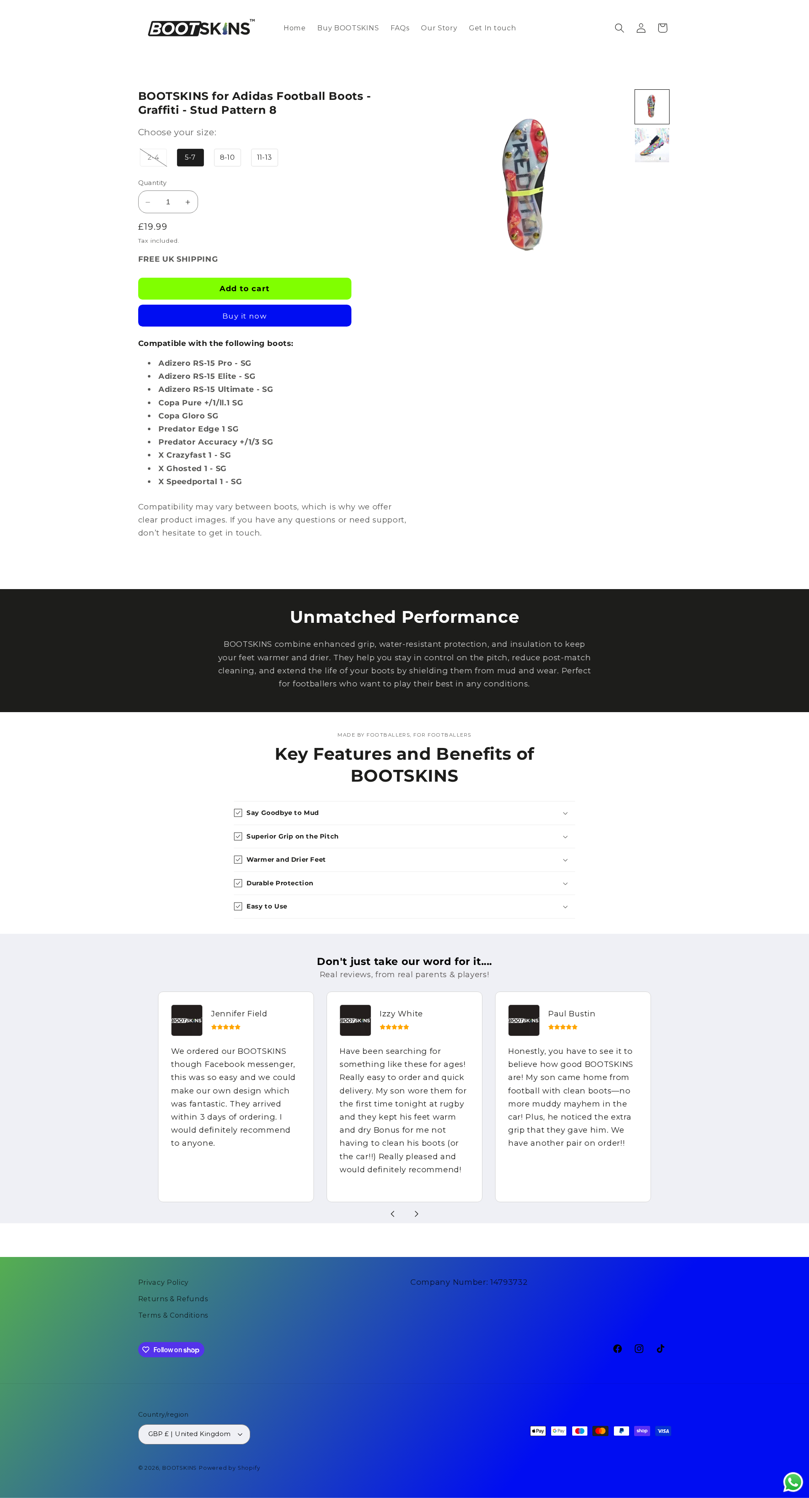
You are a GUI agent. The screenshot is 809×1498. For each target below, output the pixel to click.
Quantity (152, 183)
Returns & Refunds (173, 1298)
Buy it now (244, 316)
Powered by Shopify (229, 1468)
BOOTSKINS (179, 1468)
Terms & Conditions (173, 1315)
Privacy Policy (163, 1282)
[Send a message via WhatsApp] (793, 1482)
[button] (619, 28)
